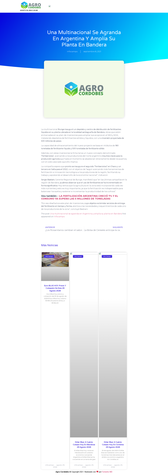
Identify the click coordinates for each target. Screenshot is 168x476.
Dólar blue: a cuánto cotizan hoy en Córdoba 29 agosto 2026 (113, 444)
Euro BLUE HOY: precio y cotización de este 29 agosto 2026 (55, 288)
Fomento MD (107, 472)
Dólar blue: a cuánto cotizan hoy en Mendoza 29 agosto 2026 (84, 444)
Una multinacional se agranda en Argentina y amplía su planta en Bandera (86, 214)
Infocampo (59, 216)
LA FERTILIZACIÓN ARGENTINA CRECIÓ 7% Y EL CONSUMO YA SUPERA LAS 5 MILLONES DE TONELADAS (79, 197)
